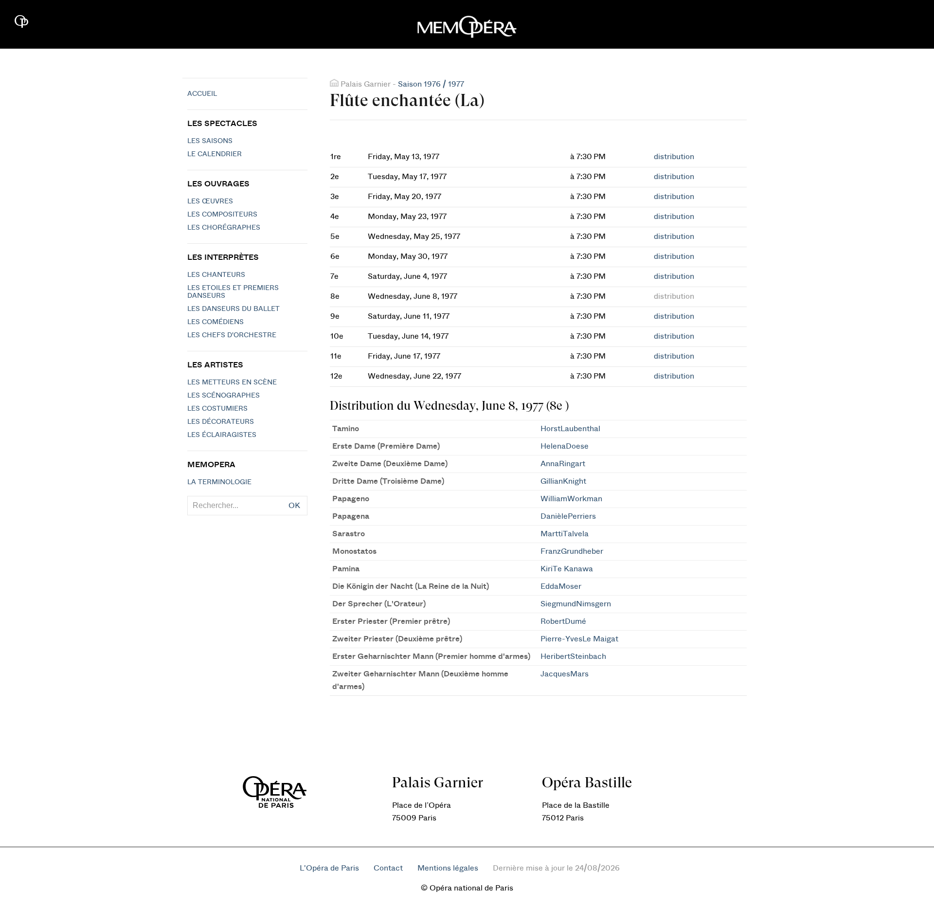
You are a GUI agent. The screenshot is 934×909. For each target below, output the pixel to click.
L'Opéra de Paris (329, 868)
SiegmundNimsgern (575, 604)
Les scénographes (223, 395)
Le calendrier (214, 154)
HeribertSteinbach (573, 656)
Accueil (202, 94)
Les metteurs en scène (232, 382)
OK (294, 505)
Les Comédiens (215, 322)
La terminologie (219, 482)
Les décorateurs (220, 421)
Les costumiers (217, 408)
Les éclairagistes (221, 435)
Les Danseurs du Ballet (233, 309)
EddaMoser (560, 586)
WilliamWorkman (571, 499)
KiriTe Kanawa (566, 569)
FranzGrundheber (571, 551)
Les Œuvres (210, 201)
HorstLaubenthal (570, 429)
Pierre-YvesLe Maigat (579, 639)
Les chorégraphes (223, 227)
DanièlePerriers (568, 516)
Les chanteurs (216, 275)
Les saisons (210, 141)
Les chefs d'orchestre (231, 335)
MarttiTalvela (564, 534)
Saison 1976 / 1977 (431, 84)
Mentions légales (447, 868)
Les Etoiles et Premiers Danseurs (233, 292)
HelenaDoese (564, 446)
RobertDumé (563, 621)
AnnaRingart (562, 464)
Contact (388, 868)
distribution (674, 157)
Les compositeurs (222, 214)
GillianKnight (563, 481)
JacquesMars (564, 674)
